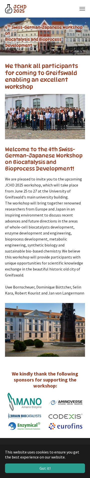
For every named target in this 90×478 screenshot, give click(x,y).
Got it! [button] (45, 468)
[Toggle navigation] (82, 8)
